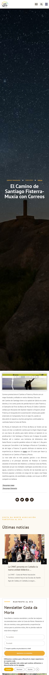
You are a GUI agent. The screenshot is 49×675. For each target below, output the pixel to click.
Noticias (40, 180)
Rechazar (19, 669)
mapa (25, 451)
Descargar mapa (8, 485)
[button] (41, 4)
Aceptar (8, 669)
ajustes (21, 665)
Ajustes (30, 669)
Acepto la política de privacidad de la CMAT (18, 648)
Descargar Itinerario (9, 488)
